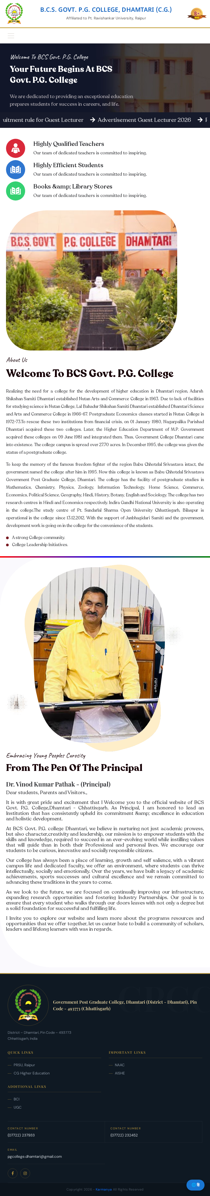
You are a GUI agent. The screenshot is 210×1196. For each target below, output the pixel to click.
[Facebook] (13, 1173)
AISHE (120, 1073)
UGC (18, 1107)
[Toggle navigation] (11, 35)
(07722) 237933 (21, 1135)
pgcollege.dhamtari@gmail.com (35, 1156)
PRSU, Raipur (24, 1065)
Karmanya (104, 1189)
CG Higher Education (32, 1073)
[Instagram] (25, 1173)
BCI (16, 1099)
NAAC (120, 1065)
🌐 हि (195, 1185)
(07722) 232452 (124, 1135)
